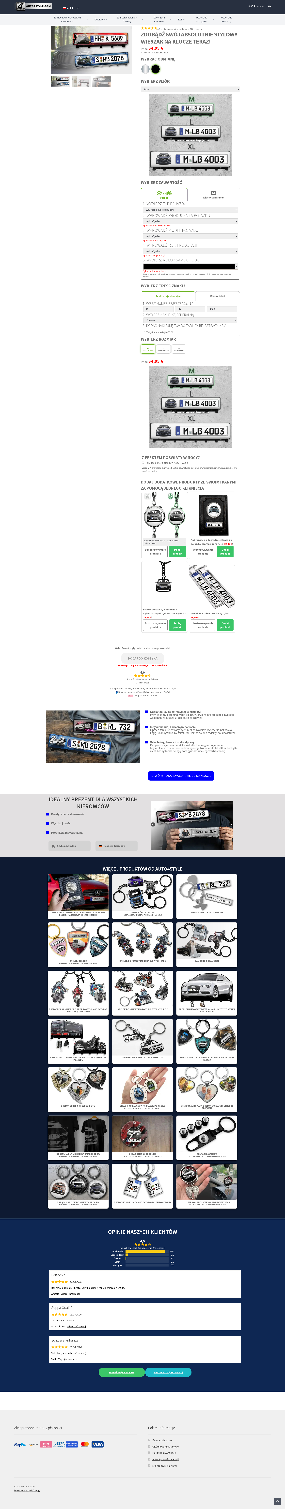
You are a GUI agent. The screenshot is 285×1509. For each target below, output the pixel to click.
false (153, 824)
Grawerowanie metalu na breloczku (142, 1057)
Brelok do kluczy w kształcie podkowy (142, 1106)
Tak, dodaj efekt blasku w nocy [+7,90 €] (167, 462)
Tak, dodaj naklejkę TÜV (159, 332)
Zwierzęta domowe (159, 19)
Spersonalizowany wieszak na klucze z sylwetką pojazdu (78, 1058)
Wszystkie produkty (226, 19)
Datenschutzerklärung (27, 1490)
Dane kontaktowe (162, 1440)
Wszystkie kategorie (201, 19)
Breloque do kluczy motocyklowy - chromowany (142, 1202)
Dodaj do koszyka (142, 658)
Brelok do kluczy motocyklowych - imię (142, 960)
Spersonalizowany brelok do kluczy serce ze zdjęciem (207, 1107)
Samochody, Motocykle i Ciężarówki (67, 19)
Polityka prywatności (164, 1452)
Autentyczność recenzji (165, 1459)
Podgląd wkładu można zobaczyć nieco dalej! (149, 648)
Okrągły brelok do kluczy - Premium (78, 1203)
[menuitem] (71, 8)
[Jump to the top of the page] (277, 1501)
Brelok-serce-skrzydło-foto (78, 1105)
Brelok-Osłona (78, 962)
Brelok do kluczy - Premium (207, 912)
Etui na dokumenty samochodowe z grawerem (78, 913)
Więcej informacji (70, 1293)
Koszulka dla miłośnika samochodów (78, 1155)
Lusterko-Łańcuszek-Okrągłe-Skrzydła (207, 1203)
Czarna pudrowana (155, 69)
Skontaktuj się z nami (164, 1465)
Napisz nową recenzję (168, 1372)
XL (179, 349)
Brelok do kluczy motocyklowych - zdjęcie (142, 1009)
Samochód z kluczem (143, 913)
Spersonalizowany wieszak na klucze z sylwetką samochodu (207, 1010)
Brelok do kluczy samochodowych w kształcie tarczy (207, 1058)
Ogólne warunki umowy (165, 1446)
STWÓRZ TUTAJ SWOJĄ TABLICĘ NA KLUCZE (181, 775)
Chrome (145, 69)
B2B (180, 19)
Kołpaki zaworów (207, 1155)
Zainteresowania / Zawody (127, 19)
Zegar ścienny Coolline (143, 1155)
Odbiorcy (100, 19)
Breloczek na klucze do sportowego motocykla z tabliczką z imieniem (78, 1010)
